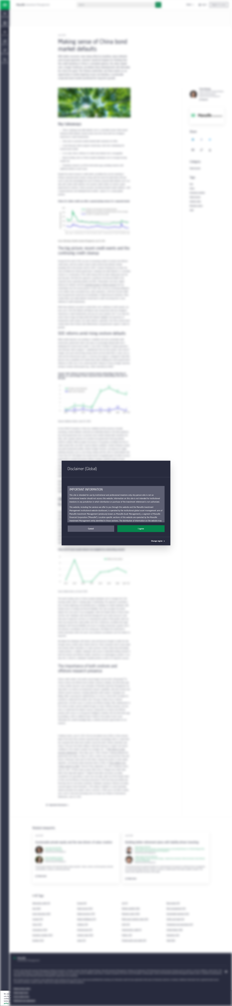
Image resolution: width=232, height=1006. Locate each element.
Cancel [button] (91, 529)
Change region (157, 541)
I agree (141, 529)
